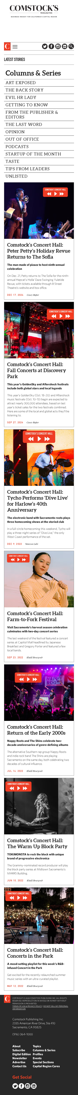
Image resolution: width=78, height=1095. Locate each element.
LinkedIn (64, 46)
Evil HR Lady (21, 97)
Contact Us (19, 1066)
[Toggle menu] (15, 46)
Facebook (51, 46)
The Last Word (24, 124)
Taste (13, 161)
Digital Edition (21, 1054)
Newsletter (19, 1058)
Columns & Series (44, 1050)
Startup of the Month (33, 154)
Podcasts (17, 146)
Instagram (58, 46)
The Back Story (25, 90)
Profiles (38, 1054)
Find (71, 46)
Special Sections (43, 1062)
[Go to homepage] (34, 11)
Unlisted (17, 176)
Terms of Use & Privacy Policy (27, 1006)
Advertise (18, 1062)
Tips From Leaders (28, 169)
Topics (37, 1046)
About (16, 1046)
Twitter (45, 46)
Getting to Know (27, 105)
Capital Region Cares (46, 1066)
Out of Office (22, 139)
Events (37, 1058)
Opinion (15, 132)
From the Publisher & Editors (32, 114)
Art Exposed (21, 83)
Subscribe (18, 1050)
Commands (3, 1092)
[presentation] (7, 46)
